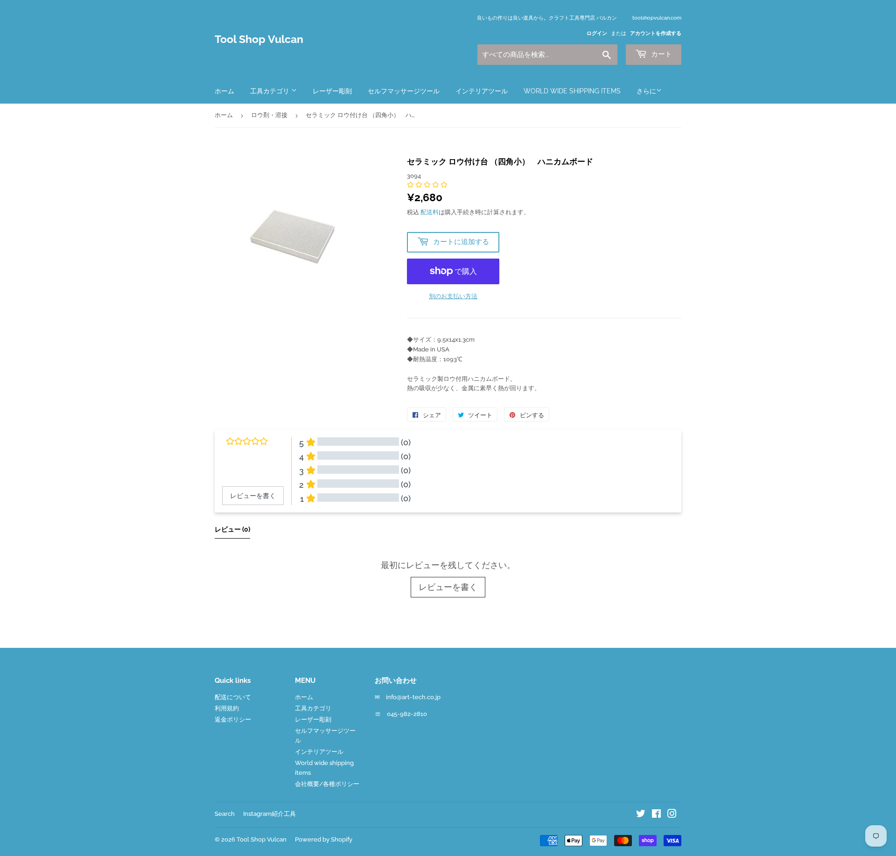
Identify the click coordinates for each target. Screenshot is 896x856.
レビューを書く (448, 587)
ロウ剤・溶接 (269, 115)
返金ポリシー (233, 719)
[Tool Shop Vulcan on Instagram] (672, 815)
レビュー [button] (232, 529)
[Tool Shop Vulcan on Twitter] (640, 815)
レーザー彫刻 (332, 91)
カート (660, 54)
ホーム (224, 91)
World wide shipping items (572, 91)
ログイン (597, 33)
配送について (233, 697)
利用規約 (227, 708)
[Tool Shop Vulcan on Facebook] (656, 815)
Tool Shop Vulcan (259, 39)
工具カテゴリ (270, 91)
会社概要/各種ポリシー (327, 783)
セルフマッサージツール (404, 91)
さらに (646, 91)
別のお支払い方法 (453, 296)
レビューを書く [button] (253, 495)
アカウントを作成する (655, 33)
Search (225, 813)
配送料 (429, 212)
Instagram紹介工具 (269, 813)
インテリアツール (481, 91)
